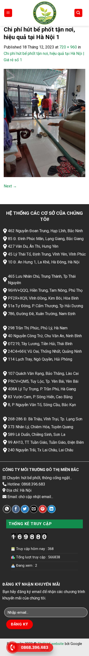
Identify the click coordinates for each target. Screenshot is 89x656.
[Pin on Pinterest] (43, 509)
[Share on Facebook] (16, 509)
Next (10, 186)
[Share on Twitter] (25, 509)
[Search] (78, 13)
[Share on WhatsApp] (7, 509)
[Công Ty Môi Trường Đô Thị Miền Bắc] (44, 13)
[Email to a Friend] (34, 509)
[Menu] (8, 13)
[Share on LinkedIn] (51, 509)
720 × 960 (68, 47)
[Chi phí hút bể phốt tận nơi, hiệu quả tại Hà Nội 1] (44, 122)
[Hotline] (12, 647)
